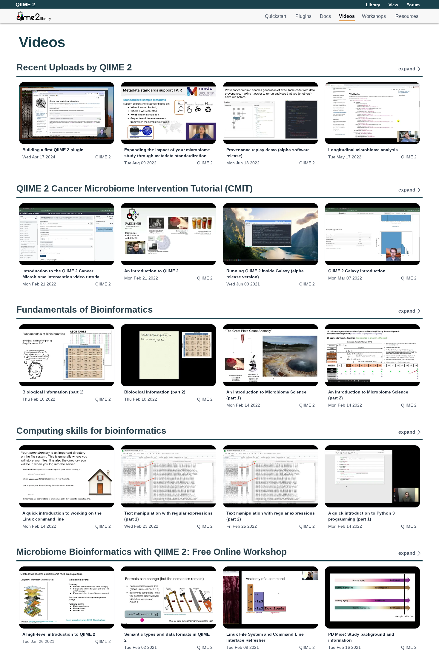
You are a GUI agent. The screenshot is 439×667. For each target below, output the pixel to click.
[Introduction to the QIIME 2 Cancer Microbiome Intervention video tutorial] (66, 234)
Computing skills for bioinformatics (91, 431)
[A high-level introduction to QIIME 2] (66, 597)
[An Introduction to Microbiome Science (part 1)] (270, 355)
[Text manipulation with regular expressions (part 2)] (270, 476)
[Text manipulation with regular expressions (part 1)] (168, 476)
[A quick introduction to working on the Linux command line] (66, 476)
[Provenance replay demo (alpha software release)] (270, 113)
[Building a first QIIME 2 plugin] (66, 113)
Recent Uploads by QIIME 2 (74, 67)
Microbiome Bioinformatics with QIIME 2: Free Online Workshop (151, 552)
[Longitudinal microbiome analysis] (372, 113)
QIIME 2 (103, 157)
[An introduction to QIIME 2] (168, 234)
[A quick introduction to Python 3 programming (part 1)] (372, 476)
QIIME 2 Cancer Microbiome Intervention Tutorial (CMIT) (134, 188)
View (393, 4)
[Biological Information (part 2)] (168, 355)
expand (406, 68)
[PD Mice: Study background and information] (372, 597)
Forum (413, 4)
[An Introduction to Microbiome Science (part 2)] (372, 355)
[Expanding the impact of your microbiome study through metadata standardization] (168, 113)
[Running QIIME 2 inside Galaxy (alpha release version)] (270, 234)
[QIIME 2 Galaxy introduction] (372, 234)
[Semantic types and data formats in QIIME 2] (168, 597)
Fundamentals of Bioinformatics (84, 309)
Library (373, 4)
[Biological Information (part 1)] (66, 355)
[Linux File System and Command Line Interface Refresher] (270, 597)
